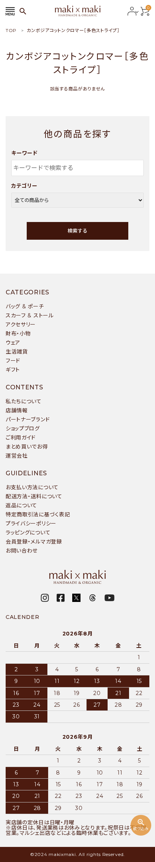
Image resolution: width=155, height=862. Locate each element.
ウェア (13, 342)
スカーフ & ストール (30, 315)
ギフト (13, 369)
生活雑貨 (17, 351)
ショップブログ (23, 428)
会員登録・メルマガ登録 (34, 541)
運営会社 (17, 455)
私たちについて (24, 401)
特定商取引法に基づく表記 (38, 514)
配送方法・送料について (34, 496)
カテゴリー (24, 185)
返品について (21, 505)
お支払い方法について (32, 487)
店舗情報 (17, 410)
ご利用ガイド (21, 437)
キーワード (24, 153)
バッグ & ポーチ (25, 306)
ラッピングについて (28, 532)
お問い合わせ (22, 550)
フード (13, 360)
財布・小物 (18, 333)
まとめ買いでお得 (27, 446)
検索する (77, 231)
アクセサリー (21, 324)
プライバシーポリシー (31, 523)
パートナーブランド (28, 419)
